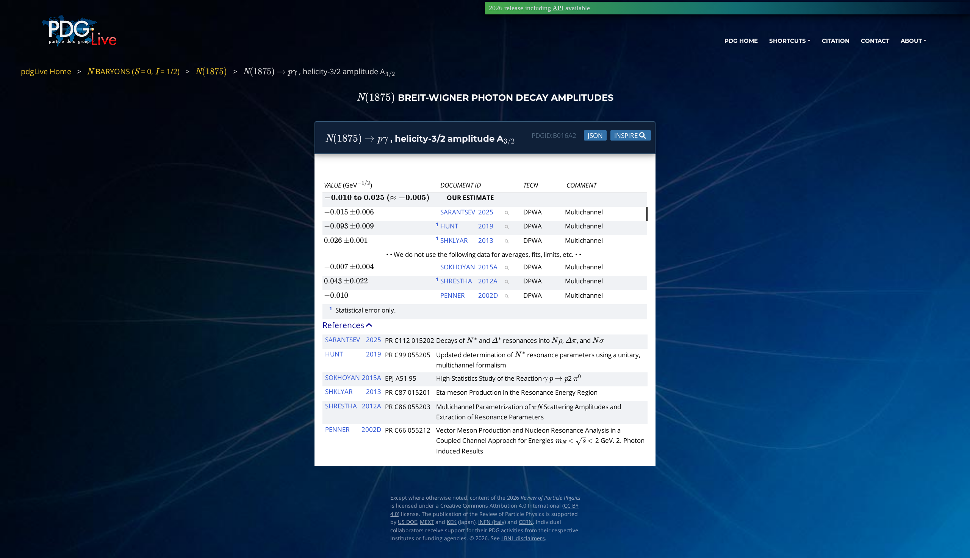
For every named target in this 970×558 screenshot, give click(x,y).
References (344, 325)
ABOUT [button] (911, 40)
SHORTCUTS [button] (787, 40)
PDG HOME (741, 40)
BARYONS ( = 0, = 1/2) (133, 71)
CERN (526, 522)
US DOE (407, 522)
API (557, 8)
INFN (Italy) (492, 522)
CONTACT (875, 40)
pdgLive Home (46, 71)
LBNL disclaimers (523, 538)
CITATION (836, 40)
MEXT (427, 522)
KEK (452, 522)
